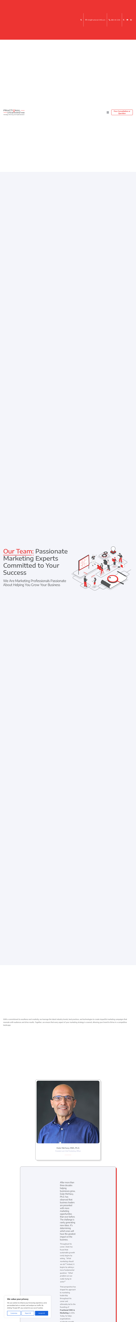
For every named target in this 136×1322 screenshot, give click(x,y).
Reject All (28, 1313)
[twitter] (123, 20)
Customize (14, 1313)
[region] (27, 1307)
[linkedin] (131, 20)
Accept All (41, 1313)
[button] (81, 19)
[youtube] (127, 20)
